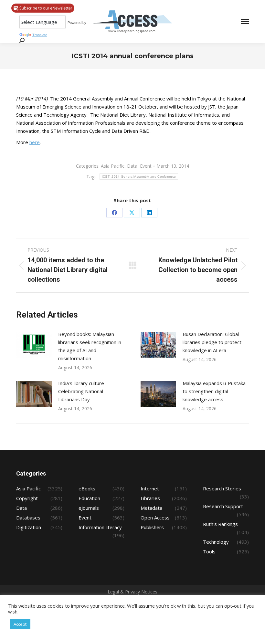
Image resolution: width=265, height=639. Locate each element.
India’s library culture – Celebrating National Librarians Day (83, 391)
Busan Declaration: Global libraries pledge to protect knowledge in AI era (212, 342)
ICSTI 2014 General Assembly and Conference (139, 176)
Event (146, 166)
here (34, 142)
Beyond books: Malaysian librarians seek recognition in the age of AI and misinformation (89, 346)
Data (132, 166)
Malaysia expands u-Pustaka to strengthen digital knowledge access (214, 391)
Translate (39, 35)
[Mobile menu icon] (245, 21)
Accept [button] (20, 624)
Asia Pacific (112, 166)
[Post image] (34, 345)
